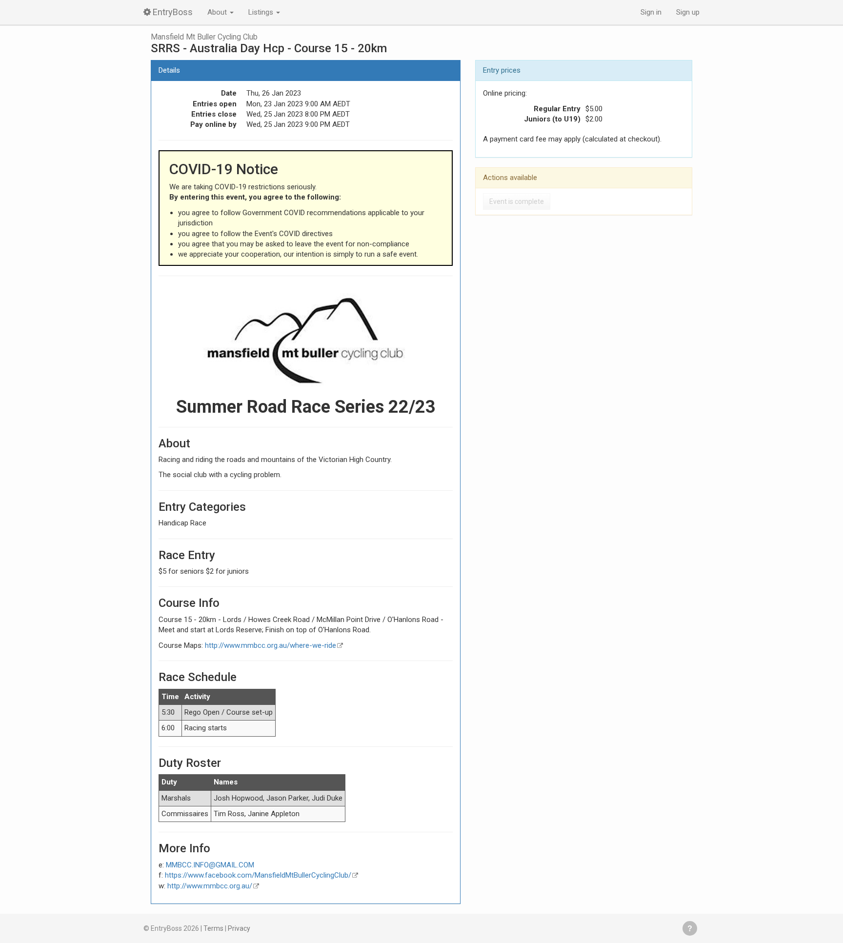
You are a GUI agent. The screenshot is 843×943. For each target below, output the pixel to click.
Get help (689, 928)
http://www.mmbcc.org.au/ (209, 886)
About (218, 12)
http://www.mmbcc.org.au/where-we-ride (270, 645)
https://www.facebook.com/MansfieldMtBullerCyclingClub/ (258, 875)
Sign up (688, 12)
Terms (213, 928)
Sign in (651, 12)
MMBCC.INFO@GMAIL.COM (210, 865)
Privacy (239, 928)
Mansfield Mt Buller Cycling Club (204, 37)
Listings (261, 12)
